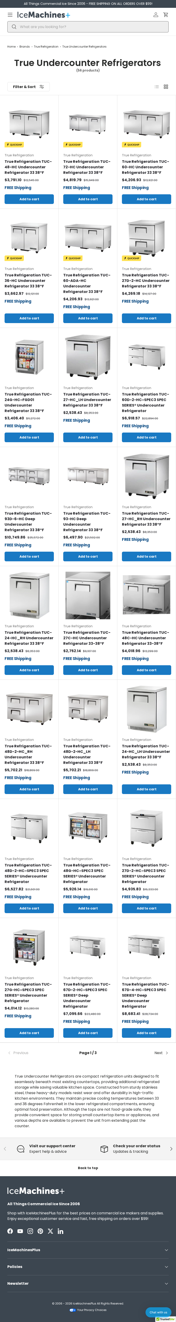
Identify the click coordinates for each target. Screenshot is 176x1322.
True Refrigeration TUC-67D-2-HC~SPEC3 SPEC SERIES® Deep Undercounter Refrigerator (86, 995)
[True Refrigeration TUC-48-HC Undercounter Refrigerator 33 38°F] (29, 124)
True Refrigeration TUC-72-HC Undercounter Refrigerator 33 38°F (86, 167)
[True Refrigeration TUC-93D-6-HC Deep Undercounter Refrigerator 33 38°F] (29, 476)
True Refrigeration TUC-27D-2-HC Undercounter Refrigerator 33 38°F (146, 280)
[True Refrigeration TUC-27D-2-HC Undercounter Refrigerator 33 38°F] (146, 238)
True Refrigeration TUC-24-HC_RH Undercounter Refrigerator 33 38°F (29, 638)
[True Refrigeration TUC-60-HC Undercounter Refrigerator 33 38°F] (146, 124)
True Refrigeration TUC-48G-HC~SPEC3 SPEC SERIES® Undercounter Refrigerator (86, 873)
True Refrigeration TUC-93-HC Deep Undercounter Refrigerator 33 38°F (86, 522)
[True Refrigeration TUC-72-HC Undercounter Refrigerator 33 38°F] (88, 124)
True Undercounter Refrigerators (84, 47)
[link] (34, 1053)
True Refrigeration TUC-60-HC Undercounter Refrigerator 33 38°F (145, 167)
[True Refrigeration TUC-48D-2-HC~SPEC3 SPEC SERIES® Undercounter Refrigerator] (29, 828)
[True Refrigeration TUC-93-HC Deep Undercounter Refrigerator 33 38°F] (88, 476)
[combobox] (88, 26)
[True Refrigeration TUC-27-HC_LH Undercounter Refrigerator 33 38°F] (88, 357)
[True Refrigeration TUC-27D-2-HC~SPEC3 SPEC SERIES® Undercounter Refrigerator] (146, 828)
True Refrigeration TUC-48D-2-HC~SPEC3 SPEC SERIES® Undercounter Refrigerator (28, 873)
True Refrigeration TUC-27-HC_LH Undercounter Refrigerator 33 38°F (87, 400)
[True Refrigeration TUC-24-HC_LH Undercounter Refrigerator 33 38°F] (146, 709)
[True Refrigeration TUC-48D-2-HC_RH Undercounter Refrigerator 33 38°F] (29, 709)
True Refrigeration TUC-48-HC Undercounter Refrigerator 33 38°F (28, 167)
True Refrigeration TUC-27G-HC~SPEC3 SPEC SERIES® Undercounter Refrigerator (28, 993)
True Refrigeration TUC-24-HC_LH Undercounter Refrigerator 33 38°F (146, 751)
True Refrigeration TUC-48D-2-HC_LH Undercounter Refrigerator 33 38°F (86, 754)
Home (11, 47)
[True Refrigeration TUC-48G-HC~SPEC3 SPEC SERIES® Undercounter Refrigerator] (88, 828)
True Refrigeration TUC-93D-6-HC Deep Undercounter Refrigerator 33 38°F (28, 522)
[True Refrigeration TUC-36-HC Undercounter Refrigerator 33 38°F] (29, 238)
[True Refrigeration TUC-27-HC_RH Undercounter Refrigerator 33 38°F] (146, 476)
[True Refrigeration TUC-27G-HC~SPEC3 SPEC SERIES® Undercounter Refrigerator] (29, 947)
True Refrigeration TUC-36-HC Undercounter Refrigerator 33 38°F (28, 280)
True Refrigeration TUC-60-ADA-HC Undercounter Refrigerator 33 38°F (86, 283)
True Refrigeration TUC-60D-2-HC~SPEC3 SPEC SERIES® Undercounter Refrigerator (145, 402)
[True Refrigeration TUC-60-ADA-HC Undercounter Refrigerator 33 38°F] (88, 238)
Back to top (88, 1168)
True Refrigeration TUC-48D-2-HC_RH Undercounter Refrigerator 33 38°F (28, 754)
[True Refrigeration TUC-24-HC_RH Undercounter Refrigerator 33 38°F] (29, 595)
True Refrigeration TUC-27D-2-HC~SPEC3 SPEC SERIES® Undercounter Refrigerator (145, 873)
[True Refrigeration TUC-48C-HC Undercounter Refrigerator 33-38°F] (146, 595)
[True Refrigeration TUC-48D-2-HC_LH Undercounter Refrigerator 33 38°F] (88, 709)
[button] (166, 15)
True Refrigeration (46, 47)
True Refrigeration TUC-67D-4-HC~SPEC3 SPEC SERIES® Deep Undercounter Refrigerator (145, 995)
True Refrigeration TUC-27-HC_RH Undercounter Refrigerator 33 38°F (146, 519)
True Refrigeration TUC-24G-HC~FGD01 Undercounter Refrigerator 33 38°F (28, 402)
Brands (24, 47)
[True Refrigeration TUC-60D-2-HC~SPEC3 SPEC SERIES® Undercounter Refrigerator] (146, 357)
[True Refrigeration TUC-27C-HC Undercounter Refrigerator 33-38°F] (88, 595)
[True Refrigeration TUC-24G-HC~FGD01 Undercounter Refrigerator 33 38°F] (29, 357)
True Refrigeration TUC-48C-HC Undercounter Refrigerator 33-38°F (145, 638)
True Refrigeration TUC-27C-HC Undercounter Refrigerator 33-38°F (86, 638)
